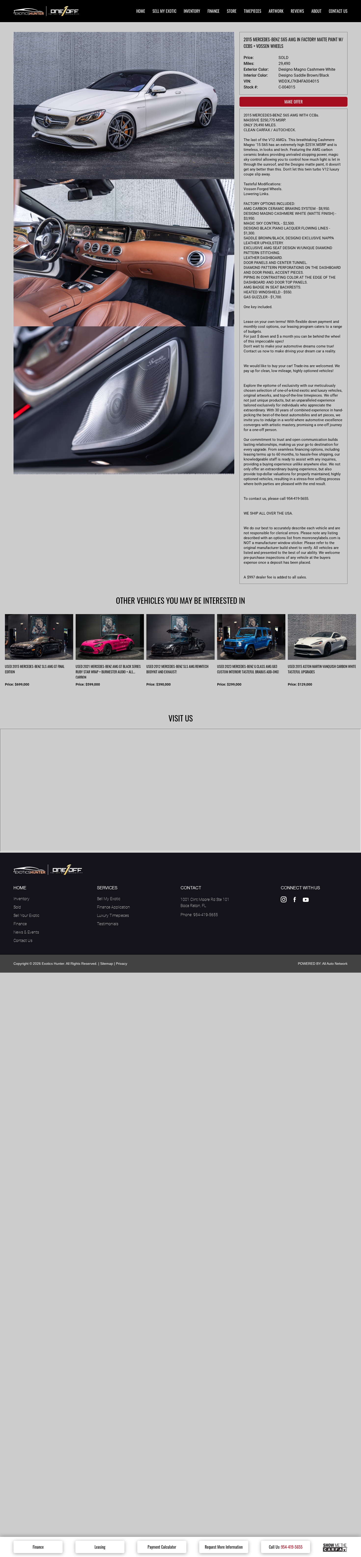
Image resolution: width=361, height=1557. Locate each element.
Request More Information (224, 1547)
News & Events (26, 932)
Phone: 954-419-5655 (199, 914)
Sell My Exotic (108, 898)
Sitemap (106, 964)
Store (231, 11)
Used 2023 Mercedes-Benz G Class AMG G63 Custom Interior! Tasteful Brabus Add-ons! (248, 669)
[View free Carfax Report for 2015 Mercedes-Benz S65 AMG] (335, 1547)
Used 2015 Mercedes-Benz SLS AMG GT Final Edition (35, 669)
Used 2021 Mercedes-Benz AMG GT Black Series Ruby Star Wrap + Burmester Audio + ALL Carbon (108, 671)
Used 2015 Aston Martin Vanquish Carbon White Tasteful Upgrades (322, 669)
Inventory (21, 898)
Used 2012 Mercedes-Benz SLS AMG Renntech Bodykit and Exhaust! (177, 669)
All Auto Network (334, 964)
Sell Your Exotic (26, 915)
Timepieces (252, 11)
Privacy (121, 964)
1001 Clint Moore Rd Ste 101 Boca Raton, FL (204, 902)
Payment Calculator (162, 1547)
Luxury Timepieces (113, 915)
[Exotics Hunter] (46, 11)
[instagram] (284, 899)
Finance (38, 1547)
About (316, 11)
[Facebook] (294, 899)
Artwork (276, 11)
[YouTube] (306, 899)
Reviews (297, 11)
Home (140, 11)
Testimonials (107, 924)
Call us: (286, 1547)
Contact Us (23, 940)
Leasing (100, 1547)
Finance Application (113, 907)
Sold (17, 907)
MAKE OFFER (293, 102)
